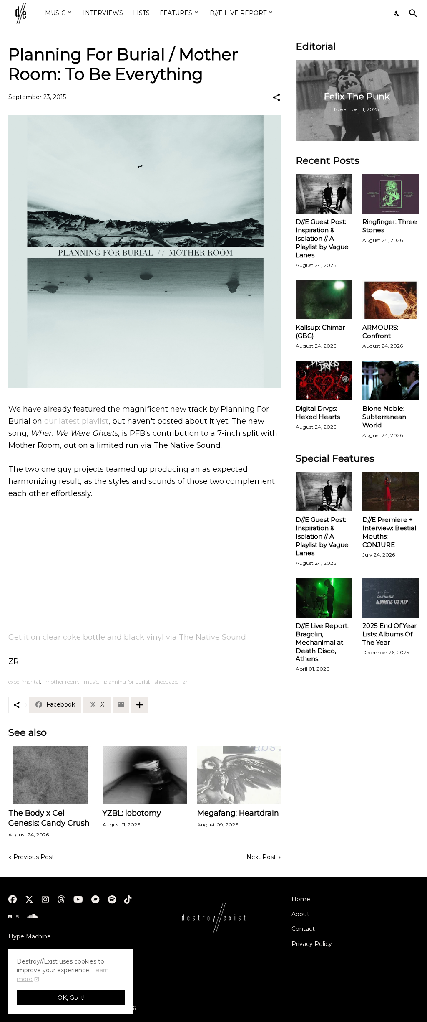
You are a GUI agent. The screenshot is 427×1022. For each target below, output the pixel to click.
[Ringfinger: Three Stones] (390, 194)
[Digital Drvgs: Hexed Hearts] (324, 380)
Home (300, 899)
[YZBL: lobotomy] (144, 775)
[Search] (411, 13)
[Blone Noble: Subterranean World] (390, 380)
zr (185, 682)
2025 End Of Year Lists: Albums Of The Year (389, 634)
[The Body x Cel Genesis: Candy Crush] (50, 775)
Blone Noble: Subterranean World (384, 416)
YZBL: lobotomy (132, 813)
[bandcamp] (95, 899)
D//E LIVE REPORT (238, 13)
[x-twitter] (29, 899)
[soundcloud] (32, 916)
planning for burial (126, 682)
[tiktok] (128, 899)
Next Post (261, 857)
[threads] (61, 899)
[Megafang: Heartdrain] (239, 775)
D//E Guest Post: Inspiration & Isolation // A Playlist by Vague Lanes (322, 238)
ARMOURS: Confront (380, 331)
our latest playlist (76, 421)
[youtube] (78, 899)
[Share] (276, 97)
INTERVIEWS (103, 13)
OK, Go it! (71, 998)
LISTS (141, 13)
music (91, 682)
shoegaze (166, 682)
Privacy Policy (311, 944)
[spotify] (112, 899)
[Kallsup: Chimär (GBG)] (324, 299)
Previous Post (33, 857)
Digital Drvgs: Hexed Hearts (318, 412)
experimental (24, 682)
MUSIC (55, 13)
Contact (303, 929)
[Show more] (139, 705)
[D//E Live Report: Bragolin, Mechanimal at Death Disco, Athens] (324, 598)
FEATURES (176, 13)
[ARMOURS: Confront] (390, 299)
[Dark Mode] (397, 13)
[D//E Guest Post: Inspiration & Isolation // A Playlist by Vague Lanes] (324, 194)
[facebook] (12, 899)
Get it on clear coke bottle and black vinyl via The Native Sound (127, 637)
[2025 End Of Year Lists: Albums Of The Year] (390, 598)
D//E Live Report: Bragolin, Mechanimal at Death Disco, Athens (322, 642)
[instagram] (45, 899)
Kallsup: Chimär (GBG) (320, 331)
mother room (61, 682)
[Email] (121, 705)
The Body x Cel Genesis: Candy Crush (49, 818)
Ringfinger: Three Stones (389, 226)
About (300, 914)
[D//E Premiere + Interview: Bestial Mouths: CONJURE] (390, 491)
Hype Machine (29, 936)
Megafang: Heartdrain (238, 813)
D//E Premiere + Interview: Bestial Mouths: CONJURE (389, 532)
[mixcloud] (13, 916)
